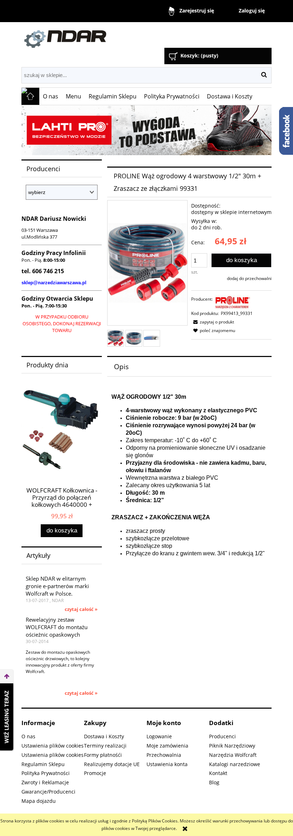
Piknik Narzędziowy (232, 745)
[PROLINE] (232, 302)
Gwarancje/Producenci (48, 791)
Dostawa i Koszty (104, 736)
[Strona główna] (101, 36)
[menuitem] (50, 96)
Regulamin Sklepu (43, 764)
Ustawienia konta (167, 764)
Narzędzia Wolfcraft (233, 754)
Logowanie (159, 736)
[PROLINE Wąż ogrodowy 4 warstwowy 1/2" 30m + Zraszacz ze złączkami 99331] (116, 338)
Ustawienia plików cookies (52, 745)
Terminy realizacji (105, 745)
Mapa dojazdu (38, 800)
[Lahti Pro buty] (146, 130)
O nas (28, 736)
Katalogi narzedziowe (234, 764)
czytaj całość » (81, 609)
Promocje (95, 773)
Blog (214, 782)
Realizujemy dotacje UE (112, 764)
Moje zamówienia (167, 745)
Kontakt (218, 773)
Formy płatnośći (103, 754)
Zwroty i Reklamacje (45, 782)
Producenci (222, 736)
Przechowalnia (163, 754)
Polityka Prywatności (45, 773)
